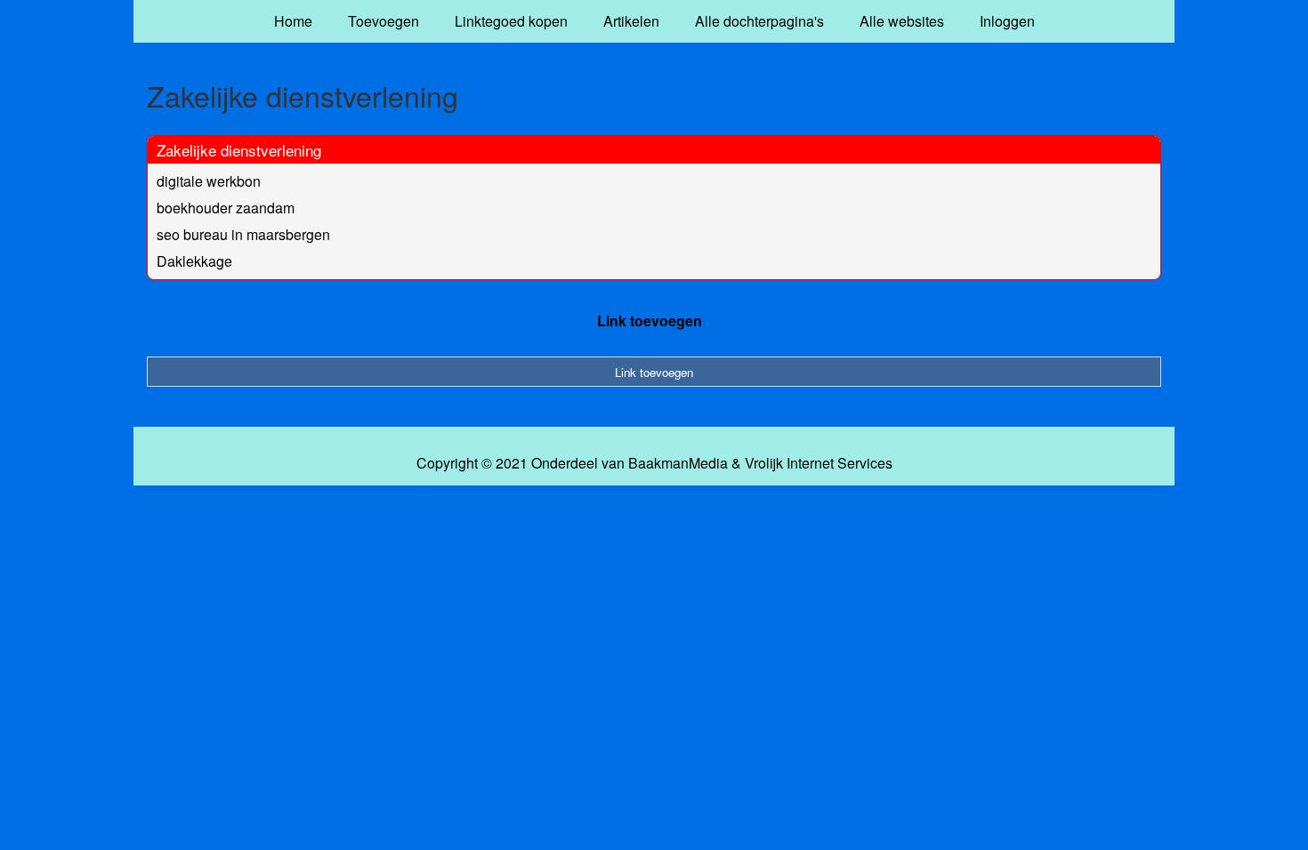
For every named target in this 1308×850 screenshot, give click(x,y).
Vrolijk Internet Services (818, 463)
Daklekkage (194, 261)
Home (293, 21)
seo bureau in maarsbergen (243, 234)
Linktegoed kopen (511, 21)
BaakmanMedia (678, 463)
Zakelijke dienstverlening (239, 150)
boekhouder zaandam (226, 207)
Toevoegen (383, 21)
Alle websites (902, 21)
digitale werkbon (209, 181)
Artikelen (631, 21)
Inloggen (1007, 21)
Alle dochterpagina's (759, 21)
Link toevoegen (649, 320)
